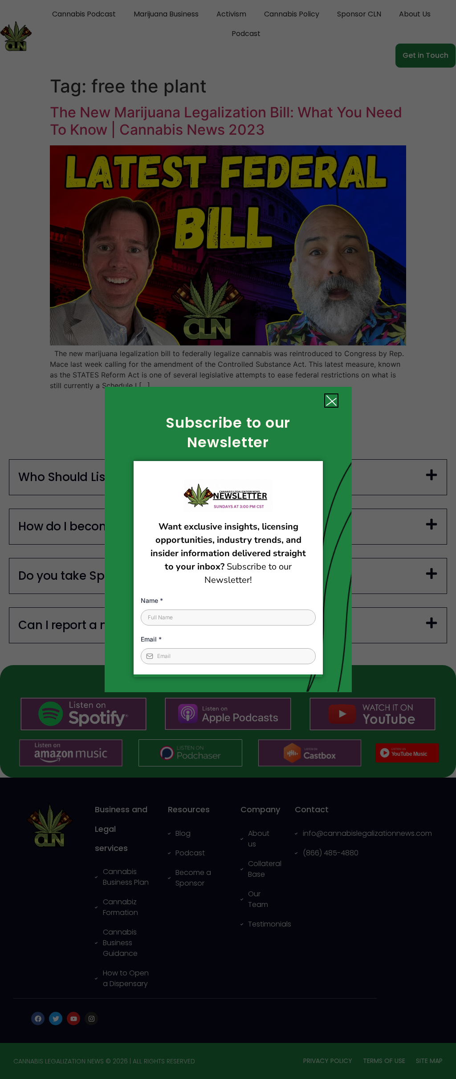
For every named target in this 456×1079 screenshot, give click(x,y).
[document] (228, 539)
